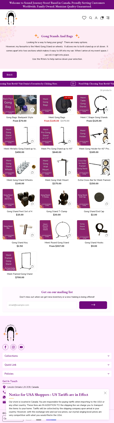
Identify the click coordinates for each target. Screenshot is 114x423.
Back (10, 74)
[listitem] (57, 4)
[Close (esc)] (105, 393)
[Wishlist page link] (84, 18)
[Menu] (108, 17)
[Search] (91, 18)
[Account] (96, 18)
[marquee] (57, 84)
